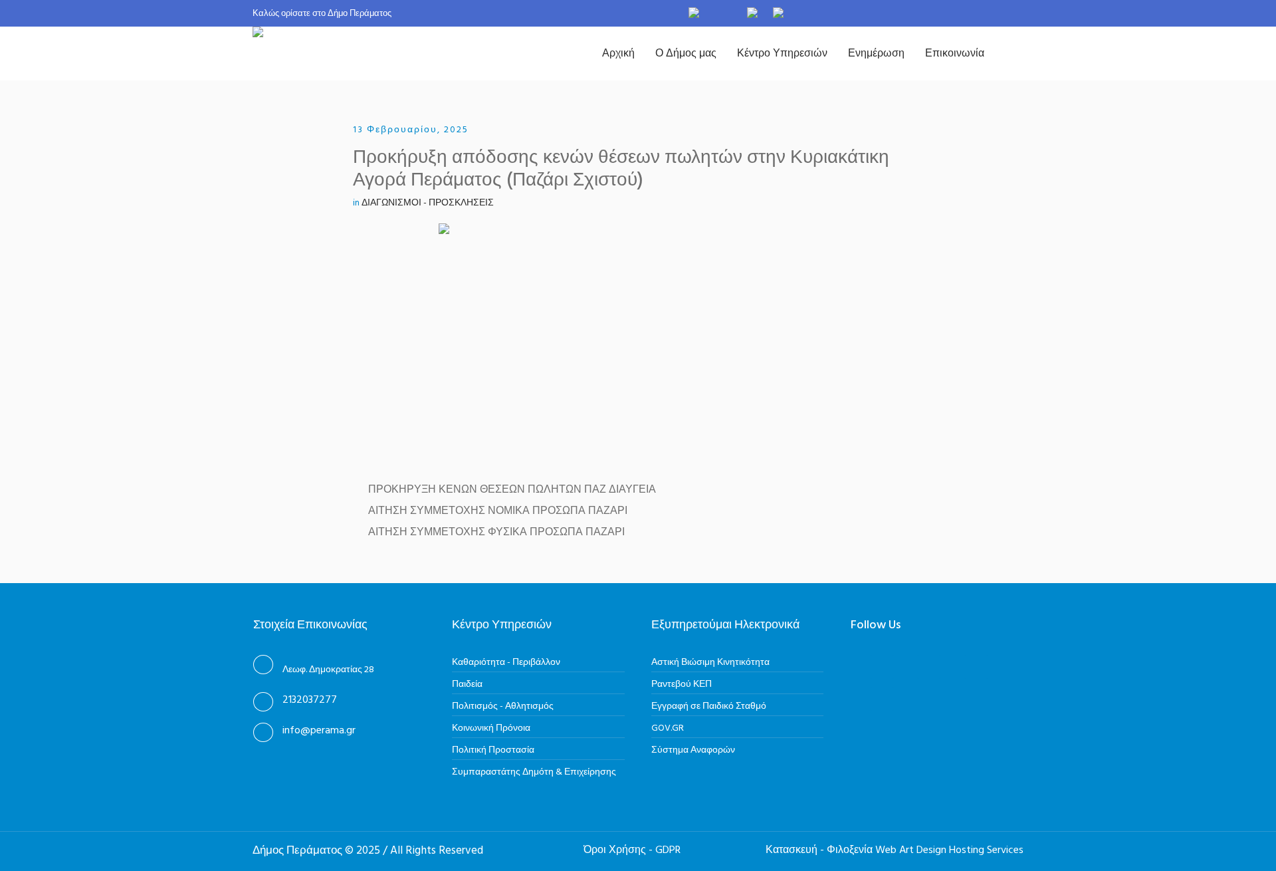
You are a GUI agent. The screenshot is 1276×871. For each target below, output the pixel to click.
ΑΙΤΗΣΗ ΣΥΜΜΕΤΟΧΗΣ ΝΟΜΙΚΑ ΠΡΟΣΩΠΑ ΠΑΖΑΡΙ (497, 511)
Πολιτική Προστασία (493, 750)
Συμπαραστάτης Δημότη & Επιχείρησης (534, 772)
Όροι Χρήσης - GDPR (632, 850)
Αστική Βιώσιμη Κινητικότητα (710, 662)
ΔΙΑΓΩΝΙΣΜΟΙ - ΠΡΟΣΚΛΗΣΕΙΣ (428, 203)
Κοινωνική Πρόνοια (491, 728)
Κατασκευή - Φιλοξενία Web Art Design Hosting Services (894, 850)
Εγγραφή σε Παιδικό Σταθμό (708, 706)
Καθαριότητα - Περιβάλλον (506, 662)
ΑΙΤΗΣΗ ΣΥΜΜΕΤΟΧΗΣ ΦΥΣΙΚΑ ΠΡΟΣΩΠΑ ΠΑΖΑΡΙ (496, 532)
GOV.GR (667, 728)
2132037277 (309, 700)
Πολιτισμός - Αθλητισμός (503, 706)
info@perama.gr (319, 730)
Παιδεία (467, 684)
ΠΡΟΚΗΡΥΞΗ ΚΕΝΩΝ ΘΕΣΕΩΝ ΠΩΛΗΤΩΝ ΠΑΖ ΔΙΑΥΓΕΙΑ (512, 490)
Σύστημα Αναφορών (693, 750)
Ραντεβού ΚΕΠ (681, 684)
